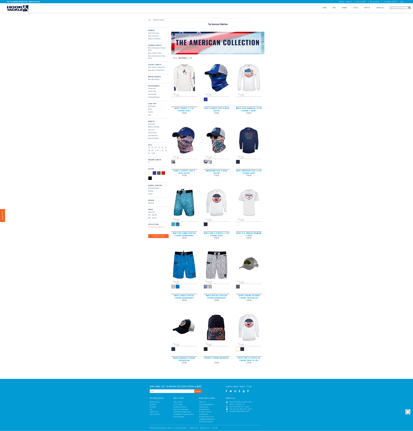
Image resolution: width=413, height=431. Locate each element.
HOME (325, 7)
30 (152, 147)
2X (166, 150)
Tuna (149, 115)
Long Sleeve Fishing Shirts (156, 70)
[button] (2, 215)
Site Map (215, 428)
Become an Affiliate (206, 417)
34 (162, 147)
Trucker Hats (152, 91)
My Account (374, 2)
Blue (155, 173)
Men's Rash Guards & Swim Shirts (156, 57)
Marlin (150, 109)
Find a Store (361, 2)
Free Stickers (155, 414)
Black (150, 178)
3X (149, 153)
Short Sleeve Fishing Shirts (156, 67)
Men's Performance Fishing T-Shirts (157, 49)
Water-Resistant (153, 138)
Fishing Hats (152, 88)
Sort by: (175, 58)
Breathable (151, 124)
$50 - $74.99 (152, 218)
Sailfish (150, 112)
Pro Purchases (178, 417)
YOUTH (355, 7)
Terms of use (193, 428)
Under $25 (151, 212)
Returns (153, 407)
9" (149, 162)
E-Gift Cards (178, 404)
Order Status (155, 402)
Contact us (154, 412)
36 (166, 147)
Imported (151, 203)
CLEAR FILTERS (158, 236)
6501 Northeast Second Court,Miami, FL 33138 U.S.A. (240, 403)
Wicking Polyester (153, 188)
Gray (159, 173)
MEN (334, 7)
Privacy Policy (205, 428)
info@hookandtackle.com (239, 411)
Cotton (150, 194)
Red (163, 173)
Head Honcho (152, 94)
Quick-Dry (151, 129)
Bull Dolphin (152, 106)
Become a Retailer (180, 407)
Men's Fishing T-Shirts (155, 53)
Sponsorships (204, 409)
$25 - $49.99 (152, 215)
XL (163, 150)
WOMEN (344, 7)
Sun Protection (152, 135)
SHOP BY (367, 7)
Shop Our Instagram (180, 409)
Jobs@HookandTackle (207, 419)
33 (159, 147)
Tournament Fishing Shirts (183, 414)
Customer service (390, 2)
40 (152, 150)
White (150, 173)
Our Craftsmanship (206, 404)
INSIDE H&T (380, 7)
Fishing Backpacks (154, 97)
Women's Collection (154, 38)
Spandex (150, 191)
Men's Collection (153, 36)
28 (149, 147)
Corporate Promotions (182, 412)
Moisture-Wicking (153, 127)
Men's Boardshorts (153, 79)
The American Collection (156, 227)
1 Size (153, 153)
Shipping (153, 404)
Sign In (341, 2)
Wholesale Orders (206, 421)
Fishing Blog (204, 407)
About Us (202, 402)
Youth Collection (153, 33)
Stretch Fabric (152, 132)
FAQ (151, 409)
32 (156, 147)
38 (149, 150)
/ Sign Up (348, 2)
